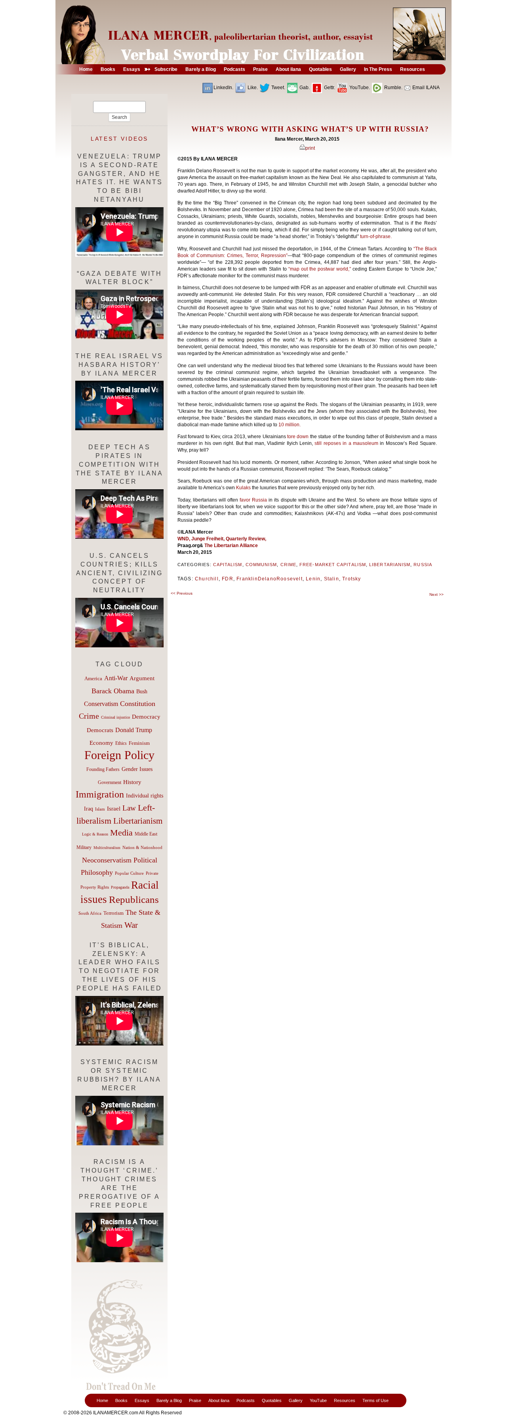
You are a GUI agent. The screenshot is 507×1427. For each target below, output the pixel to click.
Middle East (146, 834)
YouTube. (359, 87)
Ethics (121, 743)
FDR (227, 579)
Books (121, 1400)
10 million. (290, 424)
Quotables (272, 1400)
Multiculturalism (106, 847)
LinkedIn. (223, 87)
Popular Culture (129, 873)
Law (129, 808)
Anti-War (116, 678)
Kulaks (244, 487)
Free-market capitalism (332, 564)
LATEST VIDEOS (120, 138)
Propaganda (120, 887)
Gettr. (329, 87)
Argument (142, 678)
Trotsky (351, 579)
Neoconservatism (107, 860)
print (310, 148)
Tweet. (277, 87)
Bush (141, 691)
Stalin (331, 579)
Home (102, 1400)
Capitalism (227, 564)
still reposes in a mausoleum (346, 443)
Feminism (139, 743)
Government (109, 782)
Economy (101, 743)
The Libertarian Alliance (231, 545)
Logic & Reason (95, 834)
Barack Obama (112, 691)
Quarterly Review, (246, 539)
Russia (423, 564)
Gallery (296, 1400)
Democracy (146, 716)
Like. (252, 87)
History (132, 782)
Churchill (207, 579)
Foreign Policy (119, 754)
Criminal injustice (115, 717)
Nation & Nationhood (142, 847)
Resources (344, 1400)
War (131, 925)
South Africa (89, 913)
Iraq (88, 809)
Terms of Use (375, 1400)
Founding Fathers (103, 769)
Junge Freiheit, (208, 539)
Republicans (134, 899)
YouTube (318, 1400)
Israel (113, 808)
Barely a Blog (169, 1400)
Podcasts (245, 1400)
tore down (298, 436)
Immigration (100, 794)
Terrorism (113, 913)
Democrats (100, 730)
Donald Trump (133, 730)
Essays (142, 1400)
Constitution (137, 704)
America (93, 678)
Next (436, 594)
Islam (100, 809)
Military (83, 847)
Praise (195, 1400)
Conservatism (101, 703)
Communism (261, 564)
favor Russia (254, 500)
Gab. (304, 87)
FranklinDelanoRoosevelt (269, 579)
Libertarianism (389, 564)
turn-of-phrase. (376, 236)
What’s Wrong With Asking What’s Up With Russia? (310, 129)
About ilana (218, 1400)
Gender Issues (137, 769)
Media (121, 833)
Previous (182, 593)
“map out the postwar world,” (320, 269)
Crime (288, 564)
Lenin (313, 579)
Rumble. (392, 87)
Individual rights (144, 796)
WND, (184, 539)
